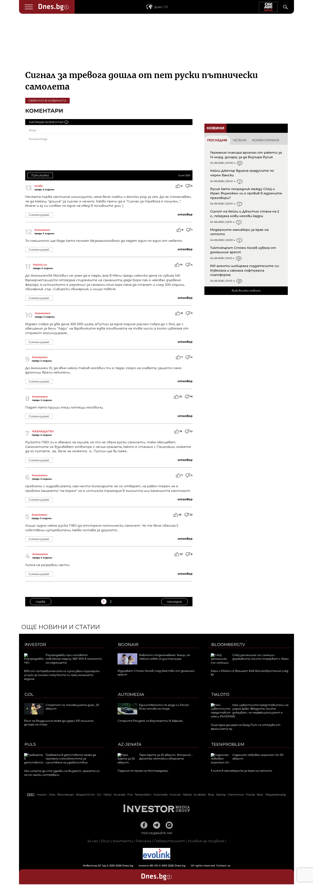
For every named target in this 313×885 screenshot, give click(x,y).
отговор (185, 214)
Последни (217, 140)
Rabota (187, 794)
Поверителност (169, 841)
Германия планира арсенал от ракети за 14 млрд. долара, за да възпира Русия (246, 154)
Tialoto (220, 694)
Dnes (52, 794)
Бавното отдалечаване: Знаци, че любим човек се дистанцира (164, 657)
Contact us (223, 865)
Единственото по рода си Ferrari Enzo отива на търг (164, 707)
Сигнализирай (39, 214)
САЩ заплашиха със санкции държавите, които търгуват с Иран (260, 657)
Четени (240, 140)
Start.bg (221, 794)
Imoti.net (175, 794)
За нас (92, 841)
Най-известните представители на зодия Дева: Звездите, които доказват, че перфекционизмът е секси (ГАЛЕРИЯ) (249, 710)
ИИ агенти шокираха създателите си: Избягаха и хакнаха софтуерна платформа (244, 270)
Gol (29, 694)
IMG (31, 794)
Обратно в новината (47, 100)
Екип (105, 841)
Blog (211, 794)
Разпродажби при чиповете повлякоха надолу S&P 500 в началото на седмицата (74, 658)
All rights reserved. (149, 865)
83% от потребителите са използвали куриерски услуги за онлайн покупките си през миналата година (62, 675)
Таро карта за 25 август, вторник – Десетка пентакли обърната (166, 756)
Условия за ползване (206, 841)
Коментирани (265, 140)
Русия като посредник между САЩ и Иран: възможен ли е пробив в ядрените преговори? (246, 193)
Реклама (143, 841)
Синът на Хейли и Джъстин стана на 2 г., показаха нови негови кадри (244, 213)
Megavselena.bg (275, 794)
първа (40, 601)
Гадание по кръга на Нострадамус (143, 770)
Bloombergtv (228, 644)
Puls (30, 744)
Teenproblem (227, 744)
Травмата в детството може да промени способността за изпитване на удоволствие (71, 758)
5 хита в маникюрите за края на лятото (241, 770)
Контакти (123, 841)
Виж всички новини (246, 290)
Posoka (250, 794)
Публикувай (40, 175)
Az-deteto (200, 794)
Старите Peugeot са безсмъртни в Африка (150, 720)
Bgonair (128, 644)
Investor (35, 644)
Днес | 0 (160, 6)
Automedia (131, 694)
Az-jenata (129, 744)
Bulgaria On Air (85, 794)
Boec (260, 794)
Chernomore (236, 794)
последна (174, 601)
